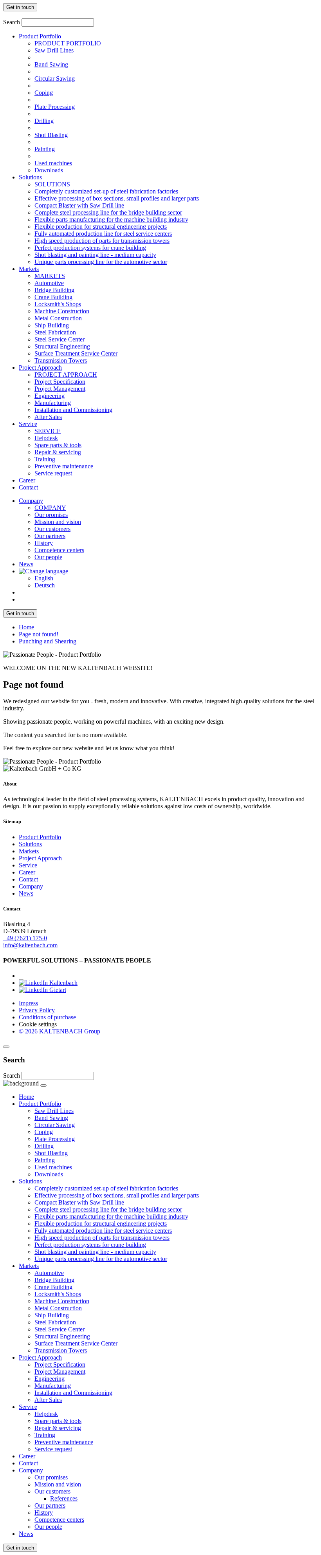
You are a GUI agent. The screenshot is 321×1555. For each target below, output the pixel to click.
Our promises (51, 514)
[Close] (6, 1047)
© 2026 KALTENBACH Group (59, 1031)
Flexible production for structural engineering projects (100, 226)
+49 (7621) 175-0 (25, 938)
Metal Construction (58, 318)
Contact (28, 487)
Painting (44, 149)
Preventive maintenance (63, 466)
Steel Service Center (59, 339)
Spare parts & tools (57, 445)
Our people (48, 557)
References (64, 1498)
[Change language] (43, 571)
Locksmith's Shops (57, 304)
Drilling (44, 120)
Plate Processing (54, 106)
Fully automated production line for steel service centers (103, 233)
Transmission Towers (60, 360)
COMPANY (50, 507)
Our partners (49, 536)
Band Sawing (51, 64)
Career (27, 480)
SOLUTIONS (52, 184)
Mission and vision (57, 521)
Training (44, 459)
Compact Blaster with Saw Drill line (79, 205)
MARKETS (49, 276)
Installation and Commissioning (73, 409)
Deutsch (44, 585)
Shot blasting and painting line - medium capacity (95, 254)
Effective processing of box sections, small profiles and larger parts (116, 198)
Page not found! (38, 634)
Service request (53, 473)
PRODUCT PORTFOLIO (67, 43)
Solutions (30, 177)
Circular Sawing (54, 78)
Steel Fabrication (55, 332)
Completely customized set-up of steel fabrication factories (106, 191)
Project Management (59, 388)
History (43, 543)
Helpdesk (46, 438)
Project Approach (40, 367)
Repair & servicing (57, 452)
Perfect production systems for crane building (90, 247)
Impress (28, 1003)
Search (11, 22)
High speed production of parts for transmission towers (102, 240)
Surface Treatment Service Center (75, 353)
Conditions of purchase (47, 1017)
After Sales (48, 417)
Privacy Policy (37, 1010)
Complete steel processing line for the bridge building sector (108, 212)
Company (31, 500)
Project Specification (59, 381)
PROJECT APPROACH (65, 374)
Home (26, 627)
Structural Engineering (62, 346)
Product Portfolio (40, 36)
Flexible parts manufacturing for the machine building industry (111, 219)
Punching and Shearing (47, 641)
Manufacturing (52, 402)
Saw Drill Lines (54, 50)
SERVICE (47, 431)
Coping (43, 92)
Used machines (53, 163)
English (43, 578)
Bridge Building (54, 290)
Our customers (52, 529)
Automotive (49, 283)
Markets (29, 268)
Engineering (49, 395)
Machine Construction (61, 311)
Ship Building (51, 325)
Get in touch (20, 7)
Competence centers (59, 550)
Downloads (48, 170)
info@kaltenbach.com (30, 945)
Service (28, 424)
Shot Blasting (51, 135)
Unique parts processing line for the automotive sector (100, 261)
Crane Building (53, 297)
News (26, 564)
